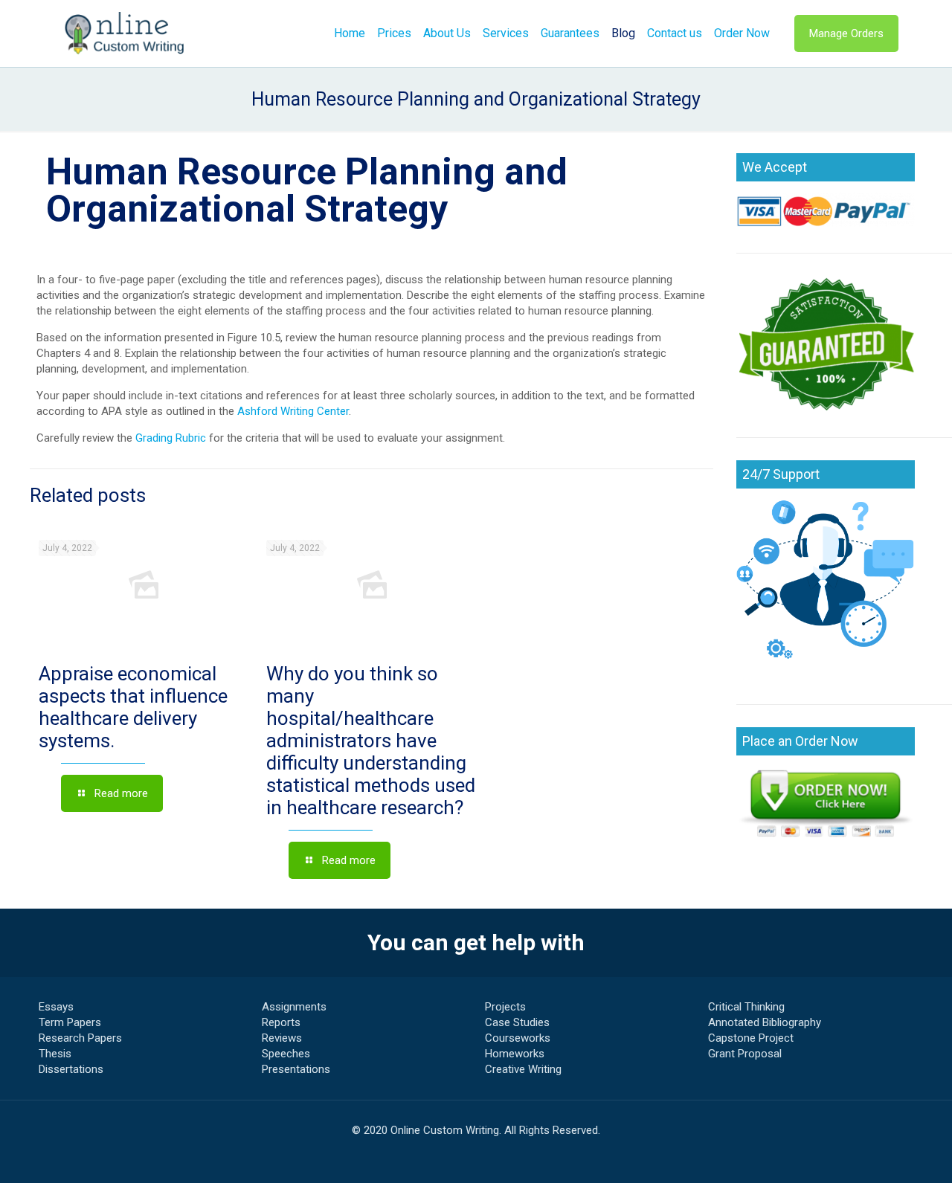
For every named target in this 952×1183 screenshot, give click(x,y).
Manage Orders (846, 33)
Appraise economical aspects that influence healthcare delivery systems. (133, 707)
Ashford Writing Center (293, 411)
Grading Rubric (170, 438)
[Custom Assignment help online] (125, 33)
